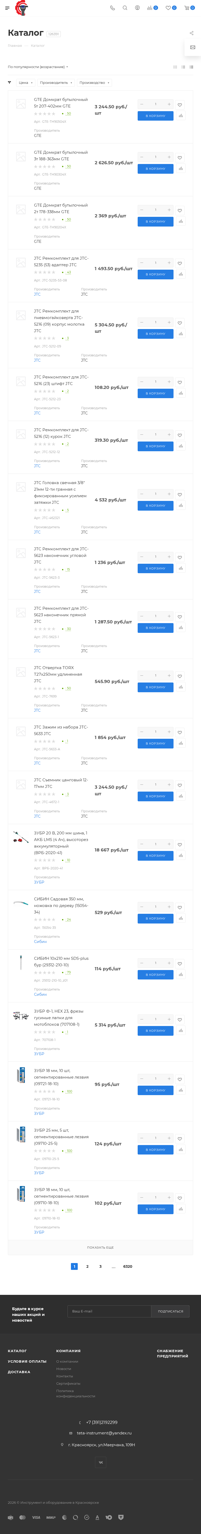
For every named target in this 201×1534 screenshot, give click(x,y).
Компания (68, 1351)
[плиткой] (175, 67)
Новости (63, 1369)
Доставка (19, 1372)
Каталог (17, 1351)
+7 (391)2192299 (102, 1422)
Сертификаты (68, 1383)
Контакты (64, 1376)
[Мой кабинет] (137, 8)
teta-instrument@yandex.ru (104, 1432)
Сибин (40, 941)
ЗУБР (39, 882)
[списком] (183, 67)
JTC (37, 294)
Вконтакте (100, 1462)
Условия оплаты (27, 1361)
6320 (126, 1266)
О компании (67, 1361)
